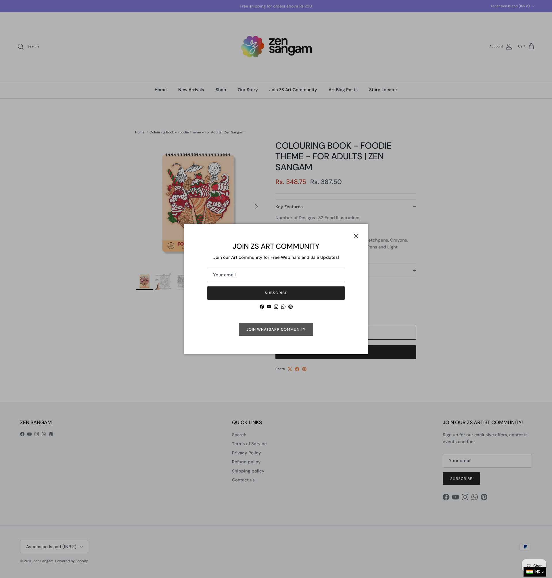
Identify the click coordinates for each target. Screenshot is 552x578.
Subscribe (276, 292)
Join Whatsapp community (276, 329)
